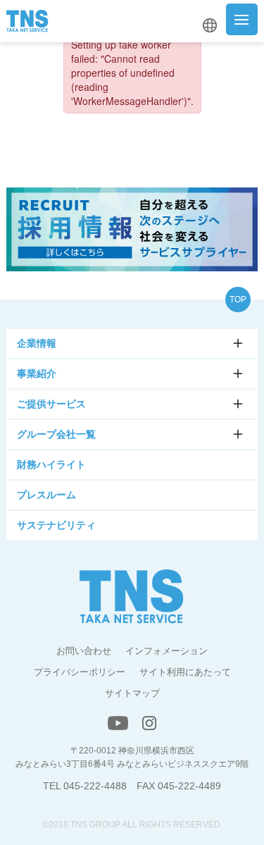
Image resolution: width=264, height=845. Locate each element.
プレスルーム (46, 494)
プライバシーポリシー (79, 672)
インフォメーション (166, 651)
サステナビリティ (56, 525)
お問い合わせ (83, 651)
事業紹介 (36, 373)
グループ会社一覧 (56, 434)
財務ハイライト (51, 464)
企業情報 (36, 343)
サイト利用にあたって (185, 672)
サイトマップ (132, 693)
